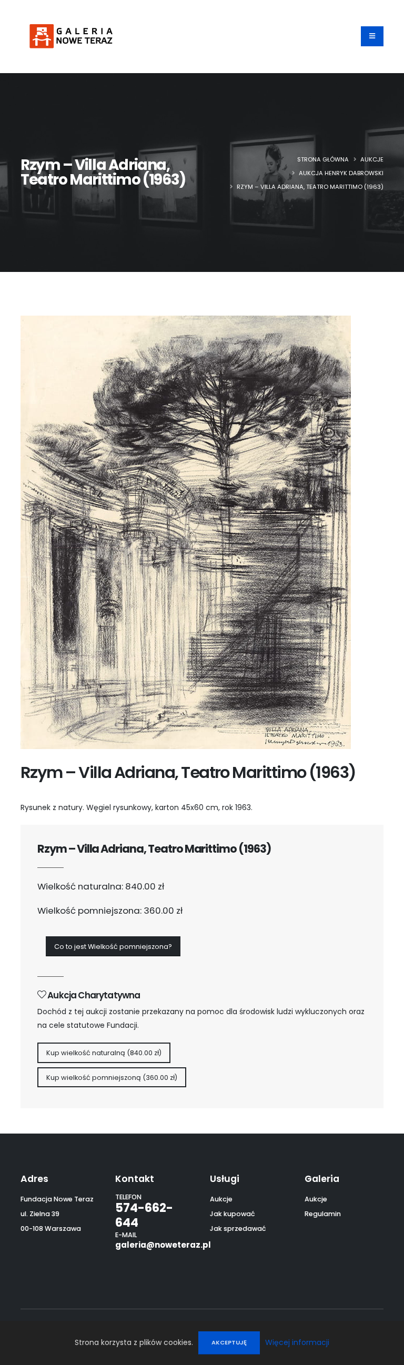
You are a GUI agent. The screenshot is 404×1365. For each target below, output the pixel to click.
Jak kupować (232, 1213)
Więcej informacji (297, 1342)
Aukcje (371, 159)
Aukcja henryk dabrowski (341, 173)
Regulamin (323, 1213)
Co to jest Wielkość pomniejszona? (113, 946)
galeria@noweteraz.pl (163, 1244)
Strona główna (323, 159)
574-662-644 (144, 1215)
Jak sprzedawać (238, 1228)
